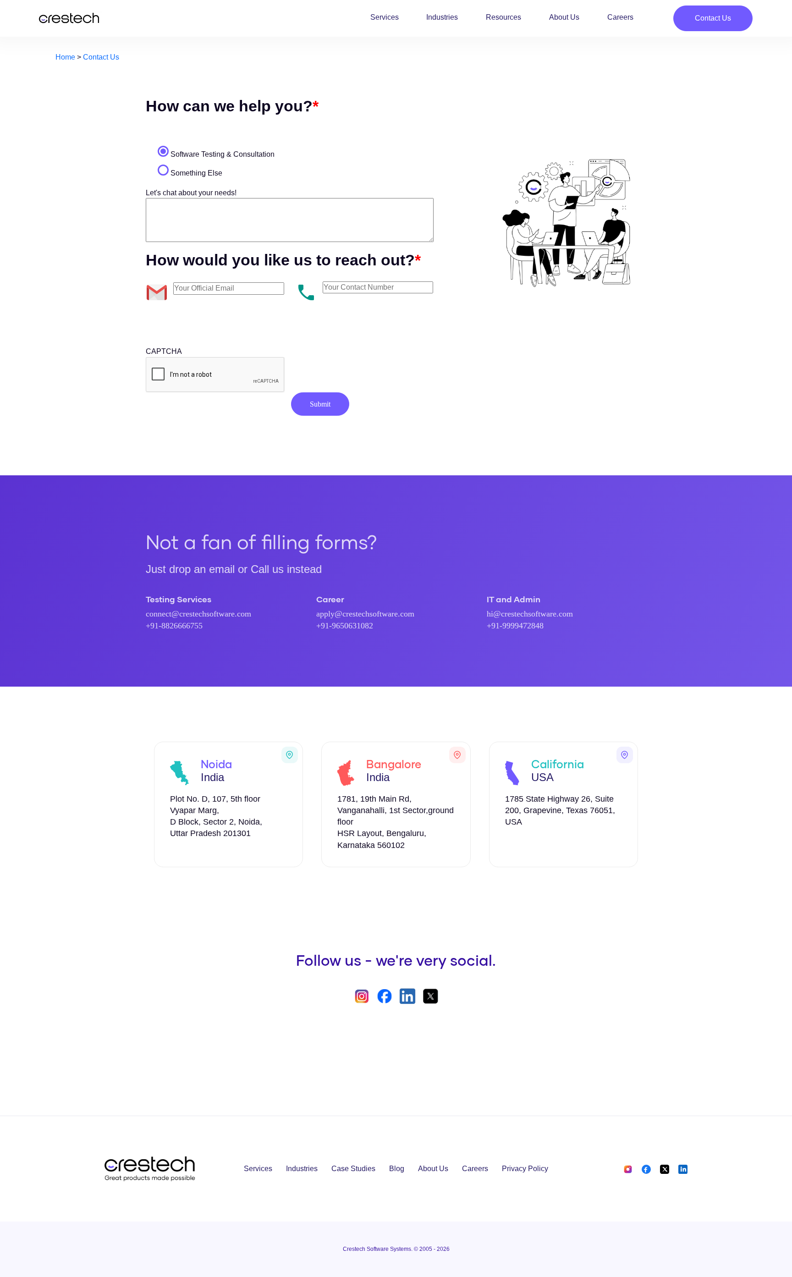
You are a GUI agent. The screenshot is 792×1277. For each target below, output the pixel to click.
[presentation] (215, 375)
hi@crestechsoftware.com (530, 613)
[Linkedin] (681, 1168)
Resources (503, 17)
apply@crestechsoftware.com (365, 613)
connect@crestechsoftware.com (198, 613)
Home (65, 57)
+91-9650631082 (344, 625)
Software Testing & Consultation (222, 154)
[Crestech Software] (69, 18)
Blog (396, 1168)
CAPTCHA (164, 351)
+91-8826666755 (174, 625)
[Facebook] (646, 1168)
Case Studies (353, 1168)
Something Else (196, 173)
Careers (620, 17)
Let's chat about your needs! (191, 193)
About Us (564, 17)
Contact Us (713, 18)
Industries (442, 17)
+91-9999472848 (515, 625)
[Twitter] (664, 1168)
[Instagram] (629, 1168)
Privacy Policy (525, 1168)
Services (384, 17)
